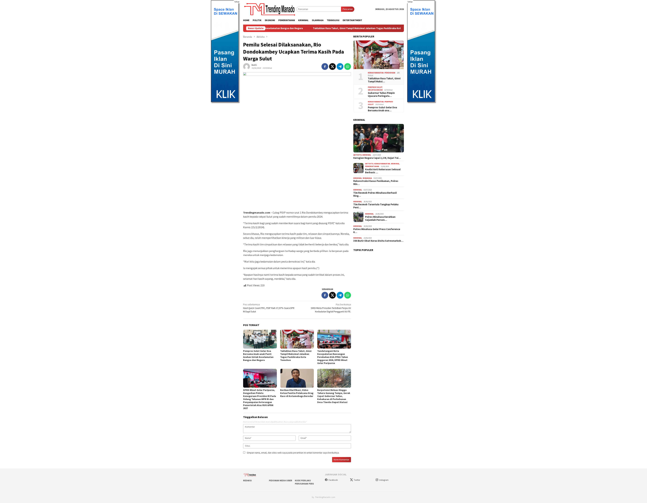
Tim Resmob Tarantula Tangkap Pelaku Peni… (375, 206)
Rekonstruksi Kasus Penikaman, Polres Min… (375, 183)
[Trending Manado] (269, 8)
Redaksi (247, 480)
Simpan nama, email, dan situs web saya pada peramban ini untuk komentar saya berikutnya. (293, 452)
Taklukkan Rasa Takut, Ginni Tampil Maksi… (384, 80)
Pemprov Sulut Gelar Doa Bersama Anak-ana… (382, 109)
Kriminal (366, 155)
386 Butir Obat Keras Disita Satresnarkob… (378, 240)
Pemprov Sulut (375, 87)
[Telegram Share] (340, 66)
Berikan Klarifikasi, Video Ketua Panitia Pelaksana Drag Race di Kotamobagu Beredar (296, 393)
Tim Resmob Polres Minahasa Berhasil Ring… (375, 194)
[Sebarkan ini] (324, 66)
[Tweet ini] (332, 66)
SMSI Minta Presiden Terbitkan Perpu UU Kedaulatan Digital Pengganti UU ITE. (331, 308)
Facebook (333, 480)
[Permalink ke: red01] (246, 66)
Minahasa (367, 178)
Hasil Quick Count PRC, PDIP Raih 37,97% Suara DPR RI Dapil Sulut (268, 308)
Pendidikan (389, 73)
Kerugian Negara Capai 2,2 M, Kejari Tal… (377, 157)
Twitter (357, 480)
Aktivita (357, 155)
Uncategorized (375, 90)
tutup (237, 1)
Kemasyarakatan (376, 73)
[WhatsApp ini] (347, 66)
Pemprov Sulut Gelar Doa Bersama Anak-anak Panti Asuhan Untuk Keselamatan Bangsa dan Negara (258, 355)
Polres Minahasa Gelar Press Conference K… (376, 231)
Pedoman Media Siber (280, 480)
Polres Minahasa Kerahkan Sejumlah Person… (380, 218)
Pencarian (348, 9)
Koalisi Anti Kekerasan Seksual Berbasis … (382, 171)
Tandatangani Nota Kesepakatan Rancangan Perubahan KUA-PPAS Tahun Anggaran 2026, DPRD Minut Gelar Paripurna (332, 357)
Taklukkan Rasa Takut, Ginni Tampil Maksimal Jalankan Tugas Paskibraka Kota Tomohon (325, 28)
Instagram (384, 480)
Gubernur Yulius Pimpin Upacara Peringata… (381, 94)
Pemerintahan (372, 166)
